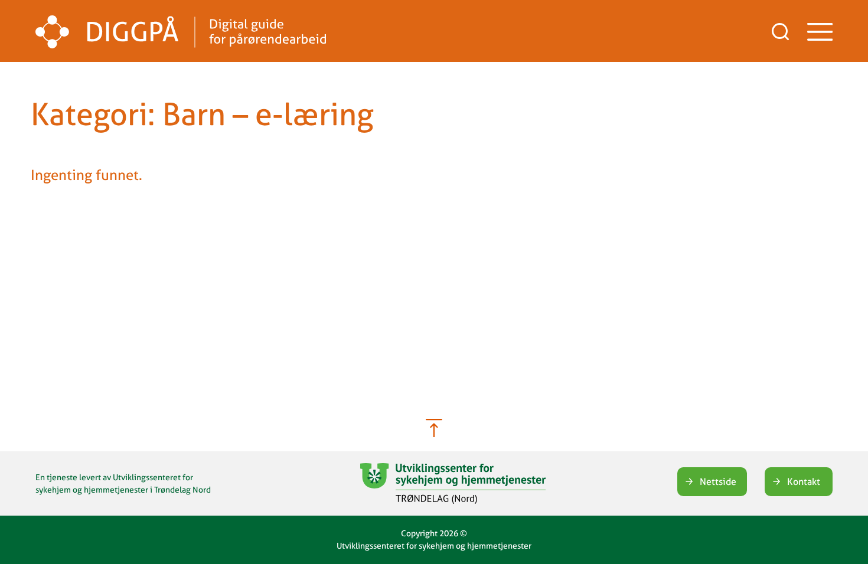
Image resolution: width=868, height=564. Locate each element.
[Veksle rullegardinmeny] (820, 32)
